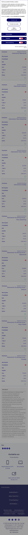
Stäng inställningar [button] (14, 28)
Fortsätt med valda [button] (14, 24)
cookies (8, 16)
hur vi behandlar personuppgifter (18, 16)
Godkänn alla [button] (14, 20)
